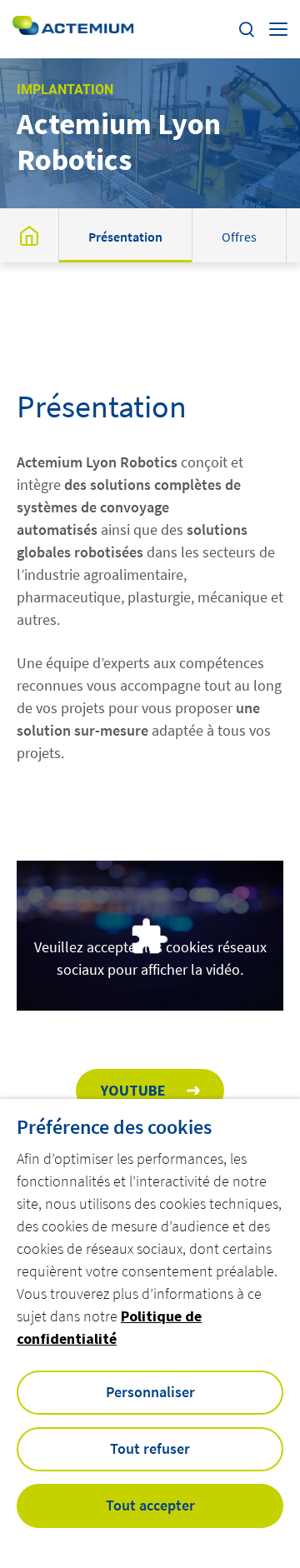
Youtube (133, 1090)
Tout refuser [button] (150, 1448)
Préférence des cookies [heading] (114, 1127)
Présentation (125, 236)
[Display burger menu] (278, 29)
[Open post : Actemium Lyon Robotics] (29, 235)
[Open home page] (72, 28)
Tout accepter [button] (150, 1505)
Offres (239, 236)
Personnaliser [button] (150, 1391)
